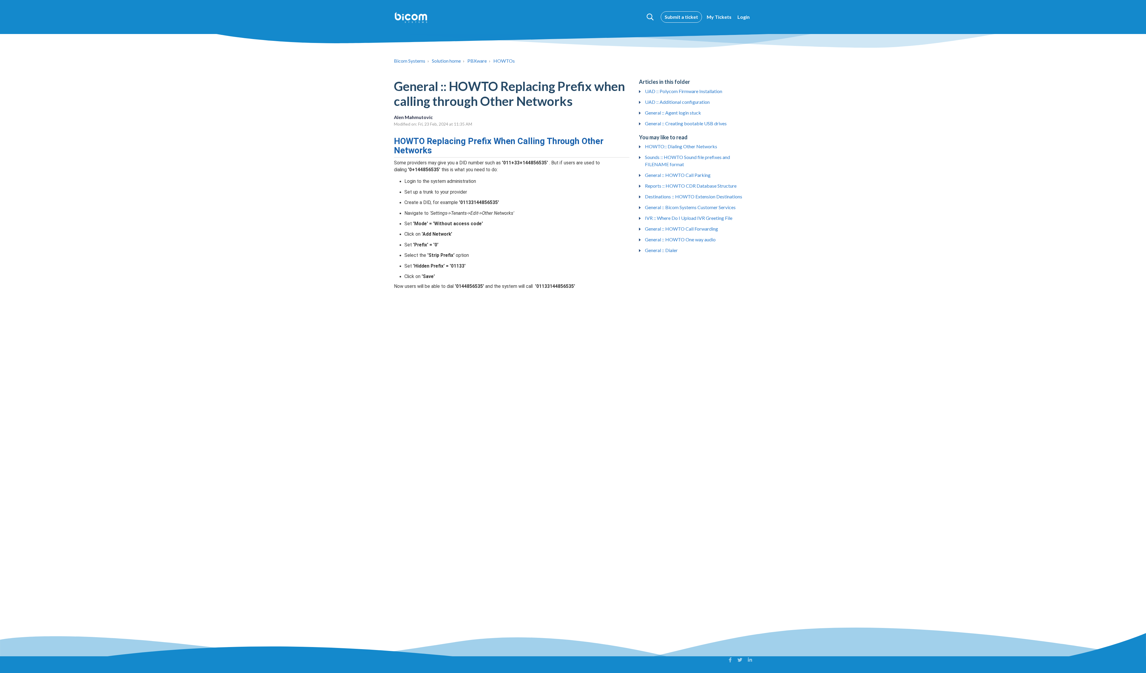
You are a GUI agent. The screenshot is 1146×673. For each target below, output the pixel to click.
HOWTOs (504, 61)
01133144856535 (479, 202)
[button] (650, 17)
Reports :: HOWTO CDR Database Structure (691, 186)
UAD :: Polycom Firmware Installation (683, 91)
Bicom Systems (409, 61)
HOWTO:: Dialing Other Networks (681, 146)
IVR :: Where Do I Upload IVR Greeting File (688, 218)
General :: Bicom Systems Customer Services (690, 207)
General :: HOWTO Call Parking (678, 175)
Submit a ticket (681, 17)
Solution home (446, 61)
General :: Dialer (661, 250)
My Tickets (719, 17)
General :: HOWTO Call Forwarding (681, 228)
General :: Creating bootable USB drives (686, 123)
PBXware (477, 61)
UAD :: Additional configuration (677, 102)
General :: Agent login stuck (673, 112)
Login (743, 17)
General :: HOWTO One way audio (680, 239)
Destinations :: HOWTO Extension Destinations (693, 196)
